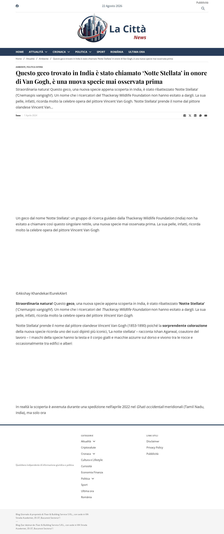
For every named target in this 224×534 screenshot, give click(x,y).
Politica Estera (35, 67)
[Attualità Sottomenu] (75, 45)
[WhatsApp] (200, 115)
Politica (110, 45)
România (146, 45)
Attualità (65, 45)
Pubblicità (202, 2)
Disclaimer (152, 441)
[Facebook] (184, 115)
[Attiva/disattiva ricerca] (203, 8)
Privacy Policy (154, 447)
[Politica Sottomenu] (119, 45)
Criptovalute (88, 447)
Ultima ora (166, 45)
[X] (189, 115)
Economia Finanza (92, 472)
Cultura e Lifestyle (92, 460)
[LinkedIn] (195, 115)
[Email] (205, 115)
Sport (130, 45)
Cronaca (88, 45)
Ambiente (43, 58)
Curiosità (86, 466)
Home (49, 45)
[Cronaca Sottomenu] (98, 45)
